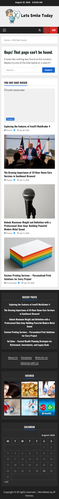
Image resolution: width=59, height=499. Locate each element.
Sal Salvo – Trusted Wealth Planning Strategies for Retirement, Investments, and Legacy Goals (29, 343)
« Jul (6, 481)
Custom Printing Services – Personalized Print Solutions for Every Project (27, 277)
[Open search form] (40, 30)
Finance (10, 119)
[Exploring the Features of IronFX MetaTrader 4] (29, 105)
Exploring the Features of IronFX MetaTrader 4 (27, 126)
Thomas (9, 130)
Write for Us (41, 357)
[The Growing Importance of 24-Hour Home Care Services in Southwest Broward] (29, 152)
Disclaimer (26, 357)
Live (54, 30)
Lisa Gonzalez (11, 283)
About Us (13, 357)
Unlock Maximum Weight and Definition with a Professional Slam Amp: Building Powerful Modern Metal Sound (27, 225)
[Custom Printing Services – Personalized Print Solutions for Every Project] (29, 255)
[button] (4, 30)
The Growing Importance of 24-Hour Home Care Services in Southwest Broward (28, 174)
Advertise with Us (30, 363)
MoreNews (43, 492)
